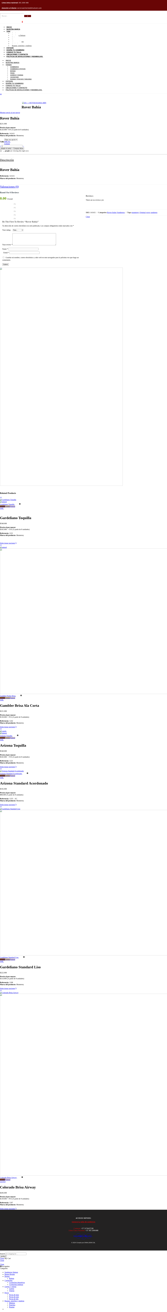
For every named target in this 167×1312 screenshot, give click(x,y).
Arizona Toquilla (6, 736)
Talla (2, 142)
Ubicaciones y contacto (17, 54)
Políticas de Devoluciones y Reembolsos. (24, 56)
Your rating (6, 230)
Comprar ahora (18, 148)
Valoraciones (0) (9, 186)
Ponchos (12, 1305)
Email (6, 253)
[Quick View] (1, 498)
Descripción (7, 159)
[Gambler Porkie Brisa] (83, 620)
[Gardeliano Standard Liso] (83, 882)
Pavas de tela (13, 1299)
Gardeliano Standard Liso (9, 957)
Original (143, 212)
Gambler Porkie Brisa (8, 696)
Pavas (12, 73)
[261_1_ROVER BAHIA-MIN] (34, 103)
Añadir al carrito (6, 148)
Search (2, 1254)
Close (88, 217)
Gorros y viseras (16, 75)
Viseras (11, 1291)
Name (5, 249)
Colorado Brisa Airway (8, 1178)
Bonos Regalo (10, 1274)
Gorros (11, 1289)
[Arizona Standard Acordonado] (83, 771)
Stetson (10, 48)
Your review (7, 245)
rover (148, 212)
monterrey (135, 212)
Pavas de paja (14, 1297)
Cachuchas (14, 77)
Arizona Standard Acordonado (11, 774)
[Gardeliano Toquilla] (83, 501)
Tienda (9, 31)
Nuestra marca (13, 29)
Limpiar (7, 144)
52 (1, 1182)
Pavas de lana (14, 1295)
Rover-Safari (111, 212)
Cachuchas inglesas (16, 1285)
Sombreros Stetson (18, 35)
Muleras (12, 1303)
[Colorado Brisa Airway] (83, 1084)
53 (3, 1182)
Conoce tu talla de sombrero (83, 1222)
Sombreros (14, 67)
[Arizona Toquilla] (83, 732)
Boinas (13, 71)
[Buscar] (27, 16)
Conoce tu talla (13, 52)
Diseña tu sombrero (15, 50)
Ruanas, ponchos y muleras (22, 46)
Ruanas (11, 1307)
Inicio (9, 27)
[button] (10, 113)
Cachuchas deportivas (17, 1282)
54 (4, 1182)
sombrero (154, 212)
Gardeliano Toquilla (7, 504)
